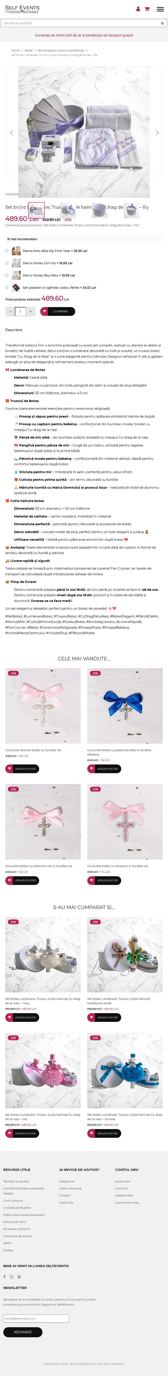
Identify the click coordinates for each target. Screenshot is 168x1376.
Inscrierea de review (17, 1236)
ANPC (7, 1243)
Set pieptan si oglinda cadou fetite (51, 287)
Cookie (8, 1250)
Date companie (70, 1188)
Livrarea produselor (17, 1207)
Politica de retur (14, 1222)
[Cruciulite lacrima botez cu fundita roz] (43, 706)
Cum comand (13, 1200)
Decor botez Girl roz (39, 263)
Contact (64, 1195)
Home (15, 50)
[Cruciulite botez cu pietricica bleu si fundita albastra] (125, 706)
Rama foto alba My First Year (46, 251)
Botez (29, 50)
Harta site (66, 1202)
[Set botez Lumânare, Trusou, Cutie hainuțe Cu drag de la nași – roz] (43, 1070)
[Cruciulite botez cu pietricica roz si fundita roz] (43, 822)
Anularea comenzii (16, 1229)
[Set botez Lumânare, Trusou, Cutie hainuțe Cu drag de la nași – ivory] (43, 954)
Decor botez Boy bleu (40, 275)
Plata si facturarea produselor (24, 1215)
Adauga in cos (25, 768)
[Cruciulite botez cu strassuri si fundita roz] (125, 822)
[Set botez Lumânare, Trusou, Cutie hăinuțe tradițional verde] (125, 954)
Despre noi (67, 1181)
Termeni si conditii (16, 1181)
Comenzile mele (127, 1202)
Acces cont (122, 1181)
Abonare (23, 1332)
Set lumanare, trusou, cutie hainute (61, 50)
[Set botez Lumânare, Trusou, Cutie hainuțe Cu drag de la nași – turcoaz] (125, 1070)
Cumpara (60, 311)
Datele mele (124, 1195)
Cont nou (121, 1188)
